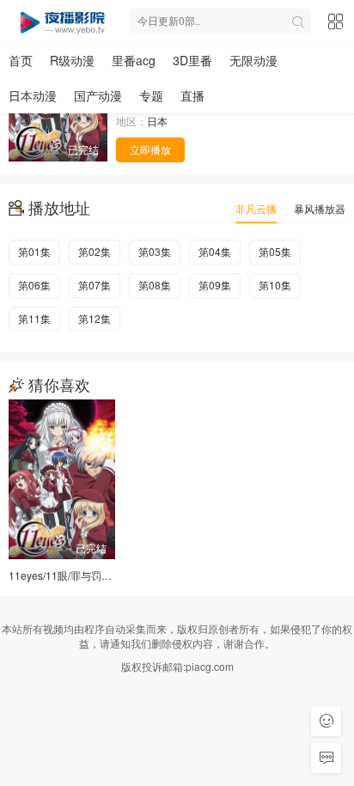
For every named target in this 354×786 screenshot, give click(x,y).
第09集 (214, 284)
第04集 (214, 251)
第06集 (34, 284)
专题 (151, 95)
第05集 (275, 251)
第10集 (275, 284)
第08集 (154, 284)
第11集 (34, 318)
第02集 (94, 251)
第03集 (154, 251)
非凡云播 (256, 208)
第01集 (34, 251)
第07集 (94, 284)
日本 (157, 120)
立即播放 (150, 149)
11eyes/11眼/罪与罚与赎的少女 (81, 575)
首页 (21, 60)
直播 (192, 95)
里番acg (134, 60)
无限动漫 (253, 60)
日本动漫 (33, 95)
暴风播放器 (319, 208)
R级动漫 (72, 60)
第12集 (94, 318)
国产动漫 (98, 95)
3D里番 (192, 60)
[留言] (326, 758)
